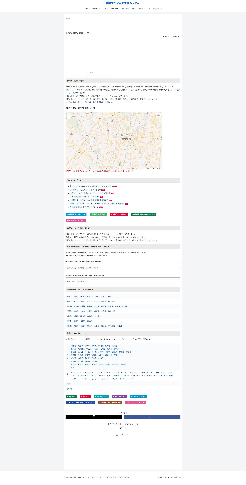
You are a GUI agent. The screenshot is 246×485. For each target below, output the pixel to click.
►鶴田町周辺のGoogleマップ (76, 214)
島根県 (76, 316)
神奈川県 (111, 301)
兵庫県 (96, 311)
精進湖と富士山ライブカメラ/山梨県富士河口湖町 (89, 200)
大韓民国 (115, 376)
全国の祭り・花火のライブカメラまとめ (85, 190)
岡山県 (83, 316)
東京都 (103, 301)
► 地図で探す (71, 396)
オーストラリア (148, 373)
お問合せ (110, 477)
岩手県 (96, 296)
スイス (94, 376)
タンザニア (125, 376)
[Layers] (158, 115)
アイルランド (88, 373)
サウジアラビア (84, 376)
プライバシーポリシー (98, 477)
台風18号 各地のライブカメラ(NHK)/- (84, 207)
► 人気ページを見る (119, 396)
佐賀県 (76, 326)
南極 (171, 376)
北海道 (69, 296)
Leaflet (145, 168)
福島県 (110, 296)
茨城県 (69, 301)
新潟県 (69, 306)
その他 (69, 389)
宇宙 (68, 384)
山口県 (96, 316)
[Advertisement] (123, 25)
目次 (87, 73)
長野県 (103, 306)
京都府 (83, 311)
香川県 (76, 321)
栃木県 (76, 301)
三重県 (69, 311)
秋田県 (83, 296)
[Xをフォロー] (121, 428)
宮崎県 (103, 326)
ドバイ (156, 376)
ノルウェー (75, 379)
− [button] (68, 117)
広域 (72, 368)
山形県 (89, 296)
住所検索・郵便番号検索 (94, 102)
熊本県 (89, 326)
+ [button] (68, 114)
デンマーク (140, 376)
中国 (133, 376)
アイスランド (76, 373)
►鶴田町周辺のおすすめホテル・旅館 (143, 214)
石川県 (83, 306)
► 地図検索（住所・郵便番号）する (110, 403)
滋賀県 (76, 311)
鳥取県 (69, 316)
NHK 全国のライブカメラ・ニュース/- (84, 197)
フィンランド (95, 379)
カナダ (170, 373)
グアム (73, 376)
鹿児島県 (111, 326)
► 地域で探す (85, 396)
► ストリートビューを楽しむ (135, 403)
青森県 (76, 296)
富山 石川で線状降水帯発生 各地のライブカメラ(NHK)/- (91, 186)
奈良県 (103, 311)
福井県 (89, 306)
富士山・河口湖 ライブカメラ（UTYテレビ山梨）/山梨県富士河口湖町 (97, 204)
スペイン (101, 376)
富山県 (76, 306)
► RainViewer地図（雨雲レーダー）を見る (80, 403)
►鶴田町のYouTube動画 (118, 214)
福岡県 (69, 326)
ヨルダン (122, 379)
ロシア (130, 379)
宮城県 (103, 296)
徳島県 (69, 321)
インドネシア (135, 373)
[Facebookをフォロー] (125, 428)
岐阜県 (110, 306)
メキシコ (114, 379)
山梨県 (96, 306)
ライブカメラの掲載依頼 (122, 477)
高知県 (89, 321)
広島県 (89, 316)
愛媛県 (83, 321)
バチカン (84, 379)
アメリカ (107, 373)
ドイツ (149, 376)
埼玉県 (89, 301)
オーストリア (160, 373)
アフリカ (98, 373)
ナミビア (164, 376)
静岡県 (117, 306)
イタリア (124, 373)
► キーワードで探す (101, 396)
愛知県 (124, 306)
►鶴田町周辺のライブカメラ (75, 220)
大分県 (96, 326)
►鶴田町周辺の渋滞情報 (98, 214)
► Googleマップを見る (138, 396)
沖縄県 (119, 326)
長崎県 (83, 326)
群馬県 (83, 301)
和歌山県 (111, 311)
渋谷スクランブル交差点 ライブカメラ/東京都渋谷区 (90, 193)
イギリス (115, 373)
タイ (109, 376)
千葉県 (96, 301)
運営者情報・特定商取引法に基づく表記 (77, 477)
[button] (161, 9)
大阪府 (89, 311)
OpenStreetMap (151, 168)
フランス (105, 379)
